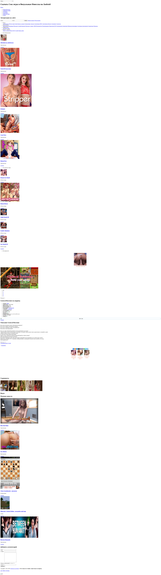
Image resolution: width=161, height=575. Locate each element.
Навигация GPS (52, 26)
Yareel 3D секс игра (6, 68)
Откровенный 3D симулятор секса (73, 357)
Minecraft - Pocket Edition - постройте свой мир (13, 511)
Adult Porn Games (6, 10)
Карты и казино (21, 23)
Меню (2, 7)
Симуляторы (45, 23)
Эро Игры (5, 11)
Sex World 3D (4, 244)
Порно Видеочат (6, 9)
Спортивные (37, 23)
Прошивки (11, 26)
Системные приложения (82, 26)
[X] (78, 349)
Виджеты (5, 28)
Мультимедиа (39, 26)
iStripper (3, 109)
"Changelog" (3, 345)
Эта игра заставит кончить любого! (80, 357)
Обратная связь (6, 14)
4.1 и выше (9, 309)
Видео (11, 30)
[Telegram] (87, 349)
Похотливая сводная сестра (80, 266)
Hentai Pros (4, 161)
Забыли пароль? (31, 20)
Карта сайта (21, 30)
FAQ (14, 30)
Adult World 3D (5, 217)
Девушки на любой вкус (7, 42)
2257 (2, 570)
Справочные (90, 26)
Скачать (2, 47)
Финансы (96, 26)
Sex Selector (4, 451)
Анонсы (8, 30)
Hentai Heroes (4, 203)
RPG (41, 23)
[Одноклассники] (75, 349)
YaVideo (7, 570)
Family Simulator (5, 230)
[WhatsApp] (84, 349)
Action (16, 23)
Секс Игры (5, 12)
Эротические (6, 23)
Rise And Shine (4, 425)
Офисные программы (72, 26)
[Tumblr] (80, 349)
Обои (8, 28)
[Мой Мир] (77, 349)
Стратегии (58, 23)
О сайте (16, 30)
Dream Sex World (5, 177)
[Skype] (86, 349)
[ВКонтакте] (73, 349)
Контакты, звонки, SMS (31, 26)
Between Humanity (5, 539)
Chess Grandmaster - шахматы (9, 491)
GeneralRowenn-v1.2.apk (6, 343)
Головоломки (27, 23)
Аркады (32, 23)
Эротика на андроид (14, 568)
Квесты (49, 23)
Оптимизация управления (61, 26)
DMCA (4, 570)
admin (7, 303)
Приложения (6, 26)
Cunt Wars (3, 135)
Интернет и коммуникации (19, 26)
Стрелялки (53, 23)
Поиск (4, 15)
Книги (4, 30)
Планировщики (45, 26)
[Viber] (82, 349)
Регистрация (37, 20)
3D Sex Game (12, 23)
